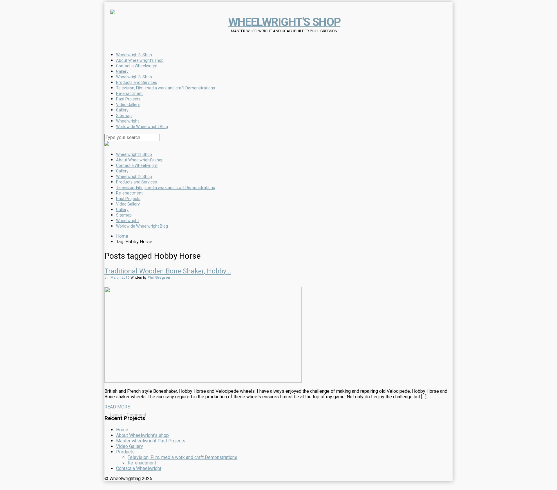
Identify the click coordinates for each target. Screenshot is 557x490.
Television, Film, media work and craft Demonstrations (165, 187)
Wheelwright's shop (284, 22)
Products (125, 452)
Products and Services (136, 182)
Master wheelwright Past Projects (150, 441)
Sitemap (124, 215)
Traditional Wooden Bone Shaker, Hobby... (167, 271)
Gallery (122, 171)
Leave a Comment (128, 415)
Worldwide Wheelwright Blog (142, 226)
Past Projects (128, 198)
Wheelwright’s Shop (134, 154)
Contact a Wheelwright (137, 165)
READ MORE (117, 407)
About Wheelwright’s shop (140, 160)
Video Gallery (128, 204)
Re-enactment (129, 193)
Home (122, 236)
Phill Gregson (158, 277)
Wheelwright (127, 220)
